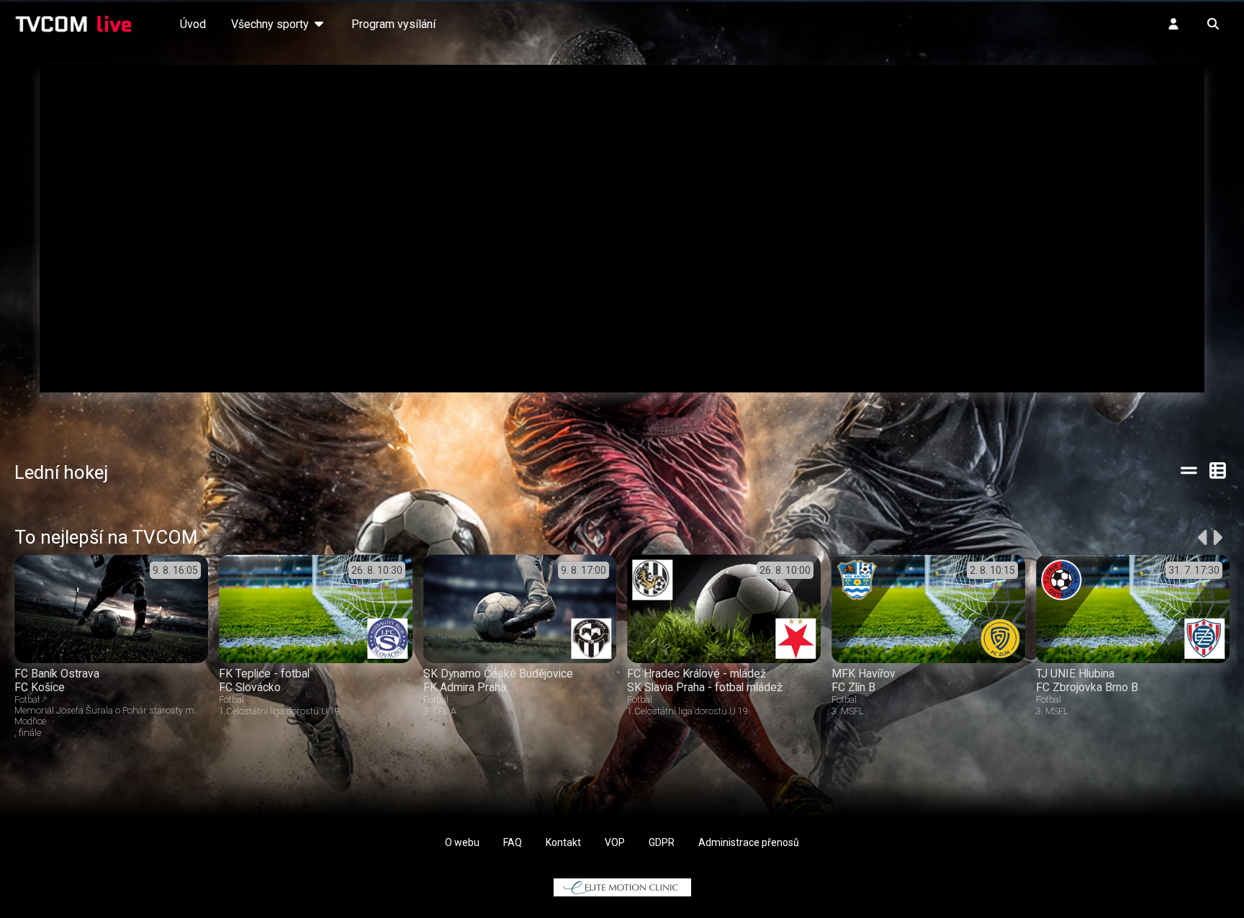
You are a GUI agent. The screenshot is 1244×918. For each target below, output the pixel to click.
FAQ (512, 842)
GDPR (662, 842)
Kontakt (563, 842)
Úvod (193, 24)
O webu (462, 842)
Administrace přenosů (748, 842)
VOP (615, 842)
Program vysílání (393, 24)
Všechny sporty (271, 24)
